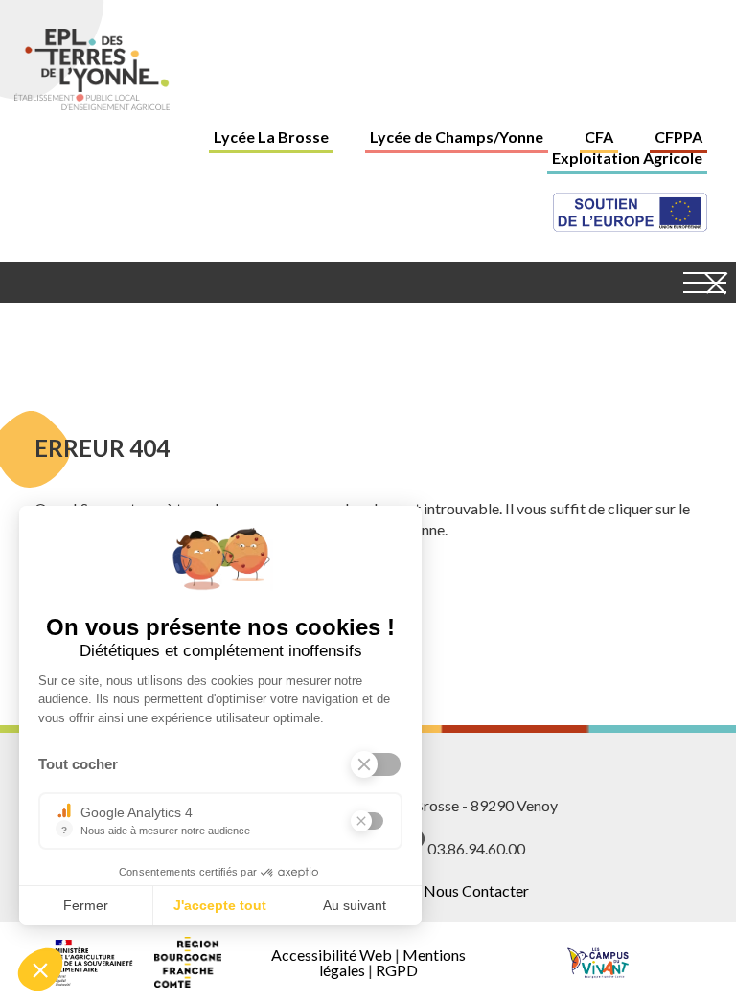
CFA (599, 136)
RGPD (397, 970)
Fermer (85, 905)
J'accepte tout (219, 905)
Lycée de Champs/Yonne (456, 136)
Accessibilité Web (331, 954)
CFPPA (678, 136)
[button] (40, 969)
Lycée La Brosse (271, 136)
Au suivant (354, 905)
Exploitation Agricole (627, 157)
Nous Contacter (476, 890)
